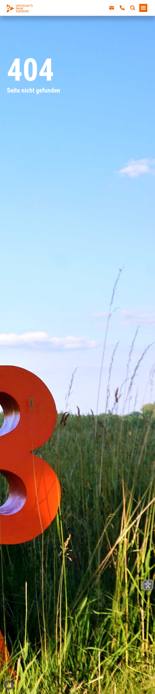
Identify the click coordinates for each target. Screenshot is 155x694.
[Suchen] (133, 8)
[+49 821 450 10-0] (122, 8)
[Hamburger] (143, 8)
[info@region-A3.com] (112, 8)
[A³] (20, 8)
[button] (9, 685)
